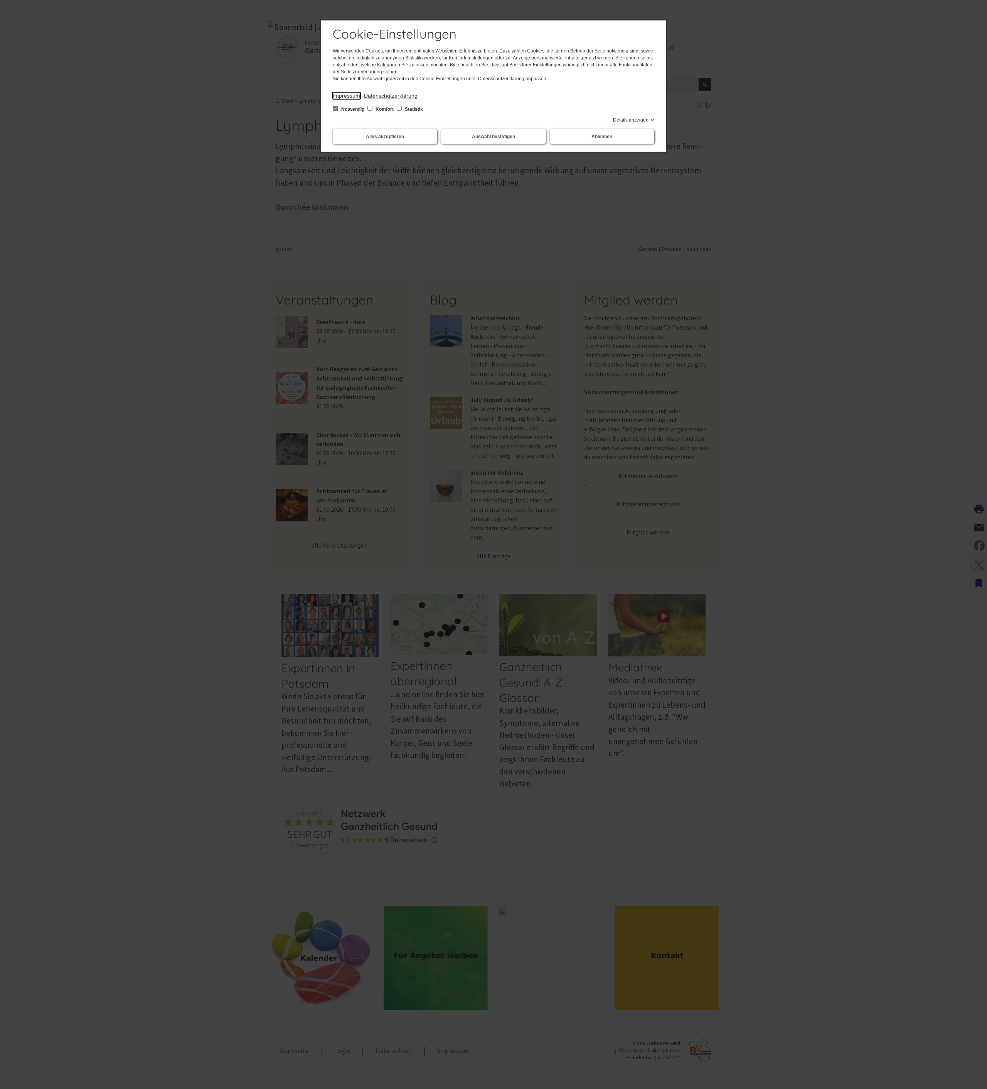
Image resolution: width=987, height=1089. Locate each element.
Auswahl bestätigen (493, 136)
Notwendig (352, 109)
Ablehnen (601, 136)
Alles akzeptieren (385, 136)
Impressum (346, 96)
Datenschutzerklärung (391, 96)
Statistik (413, 109)
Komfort (384, 109)
